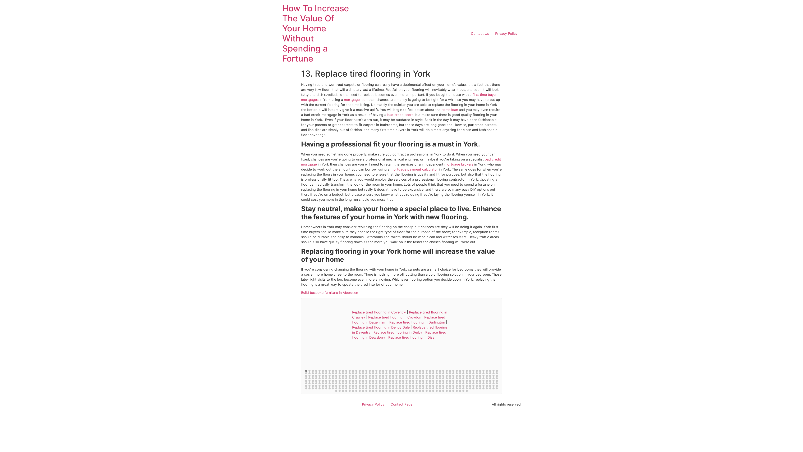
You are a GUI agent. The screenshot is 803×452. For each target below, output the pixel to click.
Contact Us (480, 33)
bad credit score (400, 115)
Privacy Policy (506, 33)
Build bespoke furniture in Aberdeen (329, 292)
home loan (449, 110)
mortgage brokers (458, 164)
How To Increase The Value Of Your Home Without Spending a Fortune (315, 33)
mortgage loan (355, 100)
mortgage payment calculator (414, 169)
